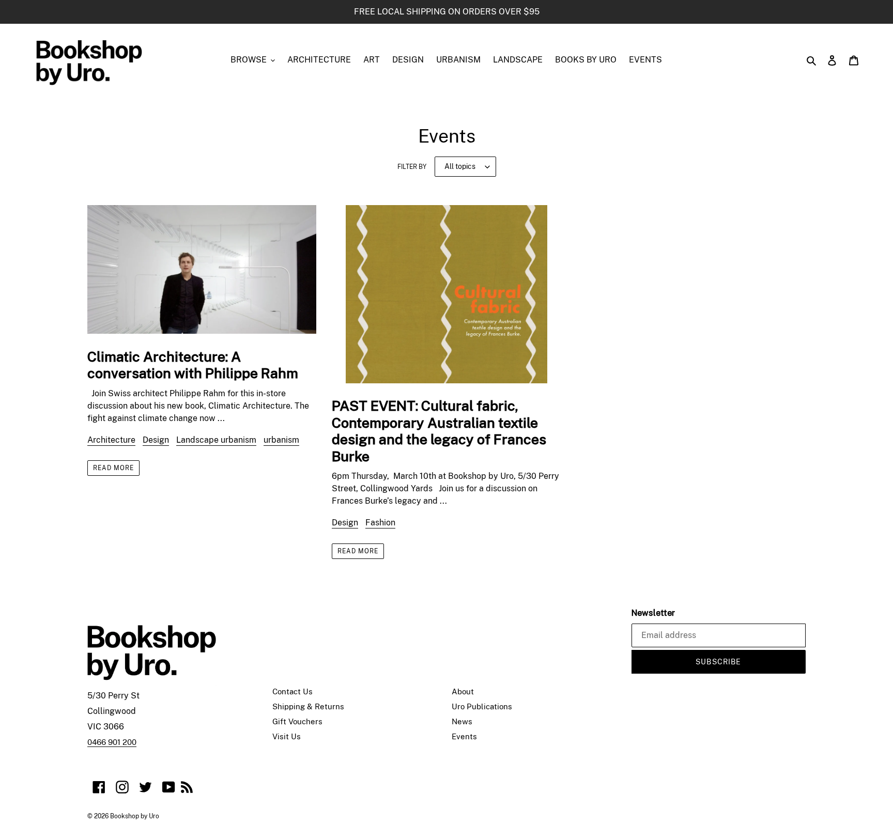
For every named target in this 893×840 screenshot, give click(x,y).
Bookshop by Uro (134, 816)
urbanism (281, 440)
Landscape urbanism (216, 440)
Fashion (380, 522)
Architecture (111, 440)
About (463, 691)
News (462, 721)
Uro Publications (482, 706)
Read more (113, 468)
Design (156, 440)
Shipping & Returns (308, 706)
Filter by (411, 166)
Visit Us (286, 736)
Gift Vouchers (297, 721)
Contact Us (292, 691)
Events (464, 736)
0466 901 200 (111, 742)
